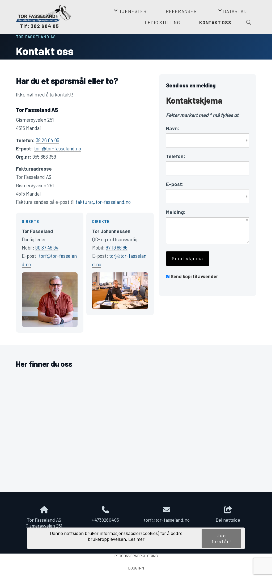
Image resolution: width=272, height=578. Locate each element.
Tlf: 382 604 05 (37, 26)
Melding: (176, 212)
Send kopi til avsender (194, 276)
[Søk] (248, 22)
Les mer (136, 539)
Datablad (232, 13)
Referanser (181, 11)
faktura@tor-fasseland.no (103, 202)
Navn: (173, 128)
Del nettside (228, 520)
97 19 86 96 (117, 248)
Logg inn (136, 568)
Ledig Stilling (162, 22)
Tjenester (130, 13)
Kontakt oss (215, 22)
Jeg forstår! (221, 538)
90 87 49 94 (46, 248)
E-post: (175, 184)
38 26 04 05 (47, 140)
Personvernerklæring (136, 556)
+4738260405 (105, 520)
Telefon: (175, 156)
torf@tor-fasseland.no (57, 148)
